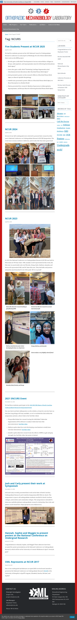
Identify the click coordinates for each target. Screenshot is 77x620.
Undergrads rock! (63, 147)
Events (42, 1)
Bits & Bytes (60, 116)
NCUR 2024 (11, 129)
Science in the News (54, 24)
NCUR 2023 (11, 218)
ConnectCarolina (65, 1)
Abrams (60, 114)
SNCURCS (65, 142)
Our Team (23, 24)
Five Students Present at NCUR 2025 (25, 46)
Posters (60, 138)
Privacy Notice (21, 617)
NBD (66, 131)
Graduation (61, 128)
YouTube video (23, 424)
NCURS (59, 135)
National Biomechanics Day (11, 29)
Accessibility (36, 1)
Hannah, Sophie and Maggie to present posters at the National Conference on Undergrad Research (26, 535)
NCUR (46, 571)
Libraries (47, 1)
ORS (64, 135)
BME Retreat (66, 116)
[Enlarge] (19, 96)
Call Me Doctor (63, 122)
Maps (52, 1)
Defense (66, 125)
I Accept (72, 617)
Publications (32, 24)
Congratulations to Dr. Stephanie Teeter (64, 51)
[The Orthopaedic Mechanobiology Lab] (38, 13)
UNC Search (73, 1)
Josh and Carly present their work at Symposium (25, 484)
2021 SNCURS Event (16, 398)
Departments (57, 1)
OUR (68, 135)
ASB (65, 113)
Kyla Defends (62, 73)
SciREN (61, 142)
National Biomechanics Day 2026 (63, 66)
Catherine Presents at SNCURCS (64, 79)
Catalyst (58, 125)
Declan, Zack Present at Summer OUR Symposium (64, 87)
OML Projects (13, 24)
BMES (58, 118)
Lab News (42, 24)
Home (5, 24)
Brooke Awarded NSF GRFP (64, 58)
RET (58, 142)
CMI (61, 125)
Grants (68, 128)
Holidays (60, 131)
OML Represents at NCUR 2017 (22, 561)
